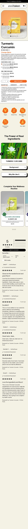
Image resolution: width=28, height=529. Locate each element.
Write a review (14, 250)
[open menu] (3, 6)
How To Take (23, 84)
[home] (14, 6)
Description (4, 84)
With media (7, 260)
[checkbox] (7, 260)
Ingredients (14, 84)
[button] (5, 50)
